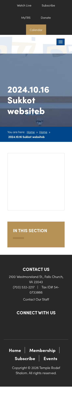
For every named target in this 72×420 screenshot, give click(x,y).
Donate (46, 17)
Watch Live (24, 5)
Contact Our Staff (36, 299)
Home (31, 132)
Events (50, 358)
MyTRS (25, 17)
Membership (42, 350)
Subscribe (48, 5)
